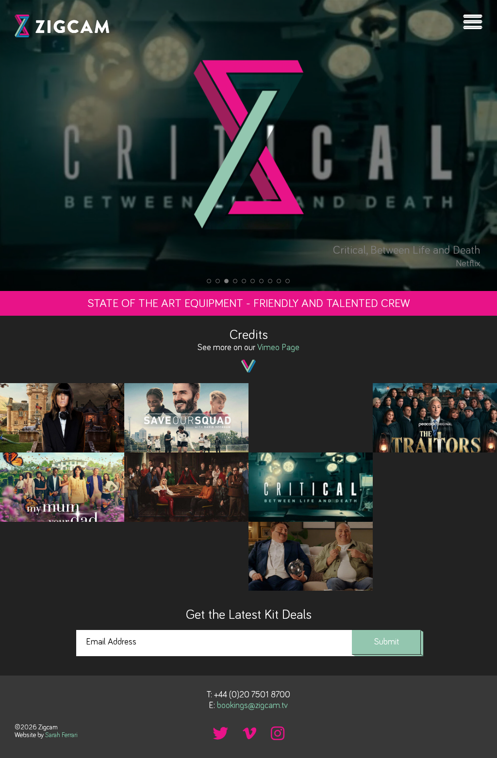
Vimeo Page (278, 347)
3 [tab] (226, 281)
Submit (386, 642)
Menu (472, 22)
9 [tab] (279, 281)
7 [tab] (261, 281)
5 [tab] (244, 281)
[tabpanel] (248, 145)
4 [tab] (235, 281)
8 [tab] (270, 281)
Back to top (480, 731)
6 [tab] (252, 281)
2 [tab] (217, 281)
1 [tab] (209, 281)
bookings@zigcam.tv (252, 705)
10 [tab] (287, 281)
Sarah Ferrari (61, 735)
